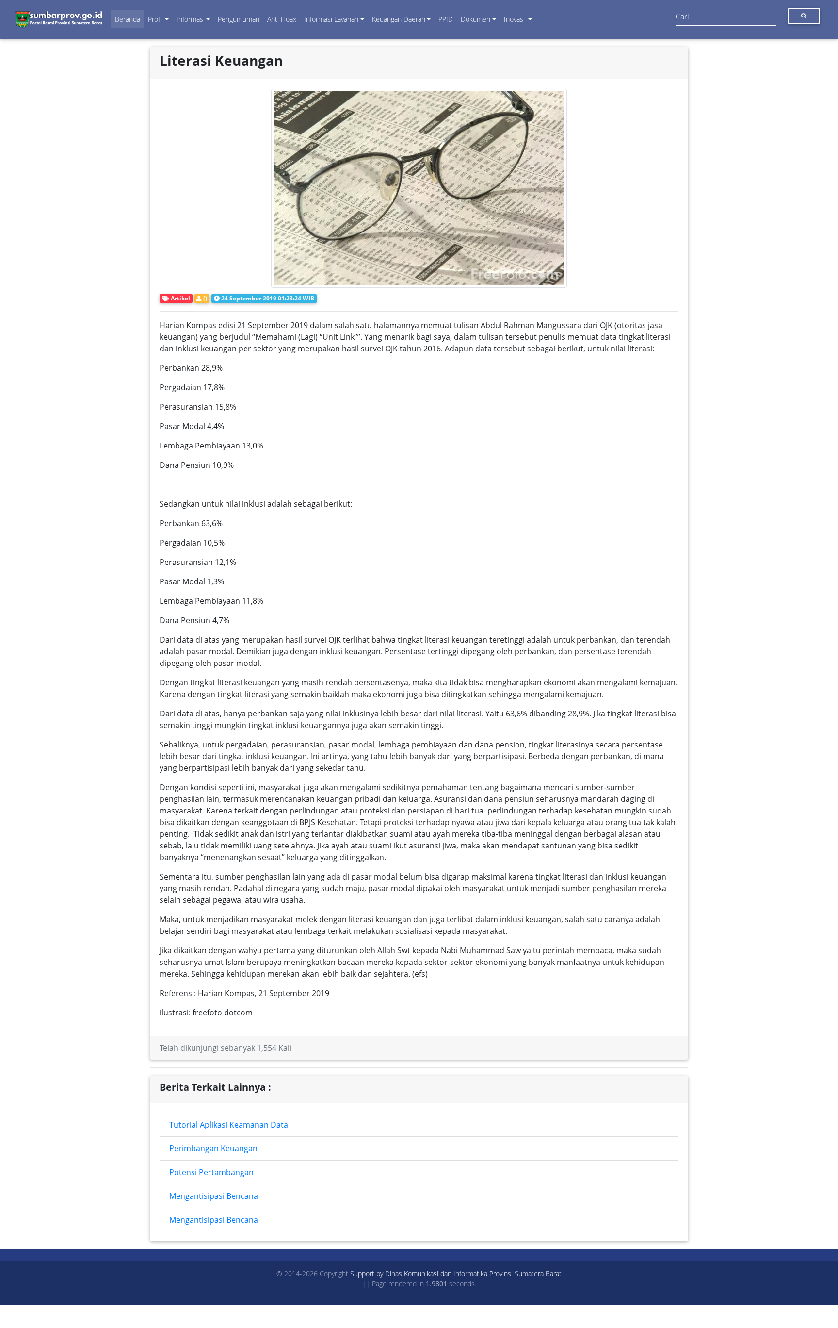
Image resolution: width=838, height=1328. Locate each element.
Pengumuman (238, 19)
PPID (445, 19)
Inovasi (515, 19)
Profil (155, 19)
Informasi (191, 19)
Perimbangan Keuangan (213, 1148)
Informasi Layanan (331, 19)
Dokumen (475, 19)
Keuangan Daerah (398, 19)
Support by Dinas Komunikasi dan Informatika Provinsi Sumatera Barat (456, 1273)
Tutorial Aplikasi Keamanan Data (228, 1124)
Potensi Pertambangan (211, 1172)
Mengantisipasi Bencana (213, 1196)
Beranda (127, 19)
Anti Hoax (281, 19)
